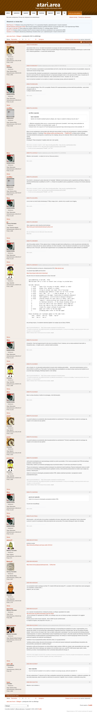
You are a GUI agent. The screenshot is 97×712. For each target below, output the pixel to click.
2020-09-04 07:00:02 (32, 540)
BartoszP (9, 561)
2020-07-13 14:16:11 (32, 437)
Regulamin (25, 13)
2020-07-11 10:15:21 (32, 108)
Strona (8, 105)
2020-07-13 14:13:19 (32, 416)
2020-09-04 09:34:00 (32, 561)
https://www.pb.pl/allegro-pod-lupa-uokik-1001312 (39, 545)
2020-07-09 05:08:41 (32, 44)
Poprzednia (14, 39)
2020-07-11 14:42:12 (32, 153)
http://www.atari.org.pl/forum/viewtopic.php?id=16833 (40, 613)
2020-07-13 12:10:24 (32, 340)
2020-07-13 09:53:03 (32, 265)
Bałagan (19, 36)
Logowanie (50, 13)
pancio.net (10, 265)
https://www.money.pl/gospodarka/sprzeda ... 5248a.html (41, 564)
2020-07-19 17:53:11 (32, 516)
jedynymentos (11, 625)
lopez (8, 66)
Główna (8, 13)
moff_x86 (10, 664)
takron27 (9, 540)
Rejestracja (41, 13)
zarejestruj (76, 39)
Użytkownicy (17, 13)
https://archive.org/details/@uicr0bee (67, 144)
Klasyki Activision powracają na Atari (16, 26)
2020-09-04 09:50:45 (32, 582)
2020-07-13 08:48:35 (32, 241)
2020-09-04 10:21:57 (32, 608)
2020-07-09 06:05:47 (32, 65)
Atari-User (10, 608)
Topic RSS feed (86, 42)
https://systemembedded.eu (33, 327)
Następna (41, 39)
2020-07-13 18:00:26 (32, 492)
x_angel (9, 583)
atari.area (48, 5)
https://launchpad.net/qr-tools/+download (37, 273)
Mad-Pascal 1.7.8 (11, 25)
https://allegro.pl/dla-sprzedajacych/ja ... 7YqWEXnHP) (58, 133)
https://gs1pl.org (59, 268)
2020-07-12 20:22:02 (32, 177)
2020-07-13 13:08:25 (32, 364)
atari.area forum (11, 36)
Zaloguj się (68, 39)
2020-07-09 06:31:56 (32, 84)
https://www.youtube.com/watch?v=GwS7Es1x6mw (53, 327)
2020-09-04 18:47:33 (32, 682)
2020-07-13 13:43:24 (32, 392)
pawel (8, 44)
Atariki (58, 13)
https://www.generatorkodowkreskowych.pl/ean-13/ (40, 227)
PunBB (90, 705)
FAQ (64, 13)
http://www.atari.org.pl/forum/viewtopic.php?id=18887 (54, 146)
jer (7, 222)
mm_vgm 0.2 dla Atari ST (13, 28)
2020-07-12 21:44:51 (32, 198)
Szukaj (33, 13)
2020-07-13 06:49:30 (32, 222)
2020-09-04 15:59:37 (32, 664)
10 (35, 39)
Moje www (29, 233)
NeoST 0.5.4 (10, 30)
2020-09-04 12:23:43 (32, 625)
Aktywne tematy (73, 17)
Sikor (8, 84)
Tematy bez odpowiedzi (84, 17)
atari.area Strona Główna (74, 13)
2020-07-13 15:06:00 (32, 458)
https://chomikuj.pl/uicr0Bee (52, 144)
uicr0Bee (9, 108)
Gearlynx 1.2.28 (11, 31)
